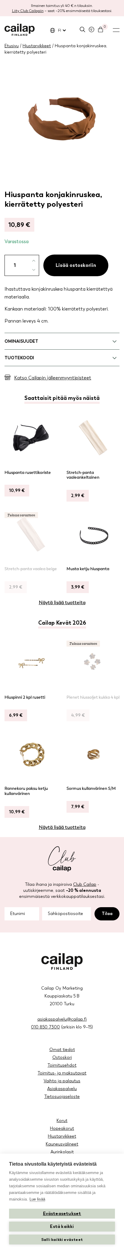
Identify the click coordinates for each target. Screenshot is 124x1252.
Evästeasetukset (62, 1213)
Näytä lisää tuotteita (62, 602)
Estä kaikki (62, 1226)
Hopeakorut (62, 1128)
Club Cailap (84, 884)
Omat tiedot (62, 1049)
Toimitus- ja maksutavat (62, 1073)
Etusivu (12, 45)
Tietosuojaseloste (62, 1096)
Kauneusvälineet (62, 1144)
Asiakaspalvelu (62, 1088)
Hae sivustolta (82, 29)
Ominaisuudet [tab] (21, 341)
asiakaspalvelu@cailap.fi (62, 1019)
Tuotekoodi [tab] (19, 357)
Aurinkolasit (62, 1152)
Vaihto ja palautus (62, 1081)
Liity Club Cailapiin (28, 11)
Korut (62, 1120)
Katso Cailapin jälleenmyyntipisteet (52, 378)
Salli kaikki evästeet (62, 1239)
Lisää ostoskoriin (76, 265)
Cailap (20, 30)
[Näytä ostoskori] (100, 29)
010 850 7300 (45, 1027)
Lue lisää (37, 1199)
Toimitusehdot (62, 1065)
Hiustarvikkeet (37, 45)
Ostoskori (62, 1057)
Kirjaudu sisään (91, 29)
